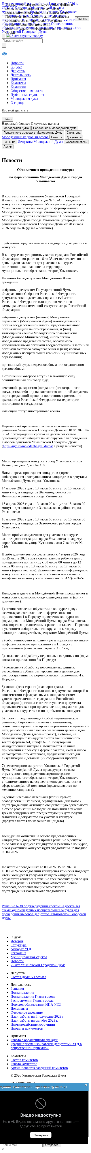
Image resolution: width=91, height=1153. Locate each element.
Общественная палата (27, 91)
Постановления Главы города (33, 996)
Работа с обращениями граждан (34, 1040)
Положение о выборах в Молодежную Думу (33, 132)
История (17, 941)
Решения (9, 142)
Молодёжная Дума (16, 128)
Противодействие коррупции (33, 1024)
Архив (8, 146)
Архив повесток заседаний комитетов (39, 1068)
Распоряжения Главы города (32, 1000)
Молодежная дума (24, 99)
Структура (73, 132)
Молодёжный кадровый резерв (25, 137)
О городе (17, 103)
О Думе (16, 67)
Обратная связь (76, 142)
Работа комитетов (24, 1064)
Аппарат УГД (21, 949)
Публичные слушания (27, 95)
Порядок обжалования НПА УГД (36, 1004)
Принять (81, 18)
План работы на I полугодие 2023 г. (37, 1016)
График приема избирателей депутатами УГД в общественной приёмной (46, 1046)
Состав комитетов (24, 1060)
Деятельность (21, 75)
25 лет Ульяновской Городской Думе (38, 965)
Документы (74, 137)
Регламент (18, 953)
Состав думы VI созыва (28, 977)
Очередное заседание (27, 1012)
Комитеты (18, 83)
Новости (17, 63)
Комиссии (18, 87)
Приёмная (18, 79)
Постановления (22, 992)
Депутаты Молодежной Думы (40, 142)
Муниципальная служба (29, 957)
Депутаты (18, 71)
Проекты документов (27, 1028)
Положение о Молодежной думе (54, 128)
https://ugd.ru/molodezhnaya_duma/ (28, 446)
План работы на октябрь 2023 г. (34, 1020)
